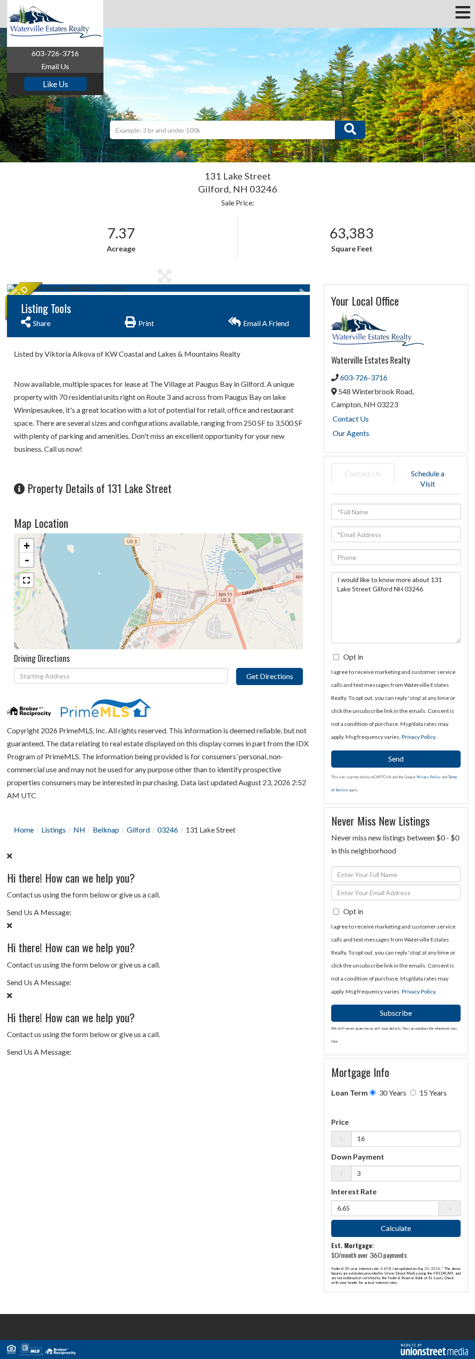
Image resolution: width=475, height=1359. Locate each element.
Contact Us (351, 418)
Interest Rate (354, 1191)
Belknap (106, 829)
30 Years (392, 1092)
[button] (350, 130)
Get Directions (269, 676)
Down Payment (357, 1156)
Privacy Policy (418, 736)
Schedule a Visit (427, 478)
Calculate (396, 1228)
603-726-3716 (55, 53)
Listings (53, 829)
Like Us (55, 84)
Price (340, 1121)
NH (79, 829)
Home (24, 829)
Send (396, 758)
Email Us (55, 66)
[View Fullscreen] (26, 580)
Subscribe (396, 1012)
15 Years (432, 1092)
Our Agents (351, 433)
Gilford (138, 829)
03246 (167, 829)
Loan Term (349, 1092)
